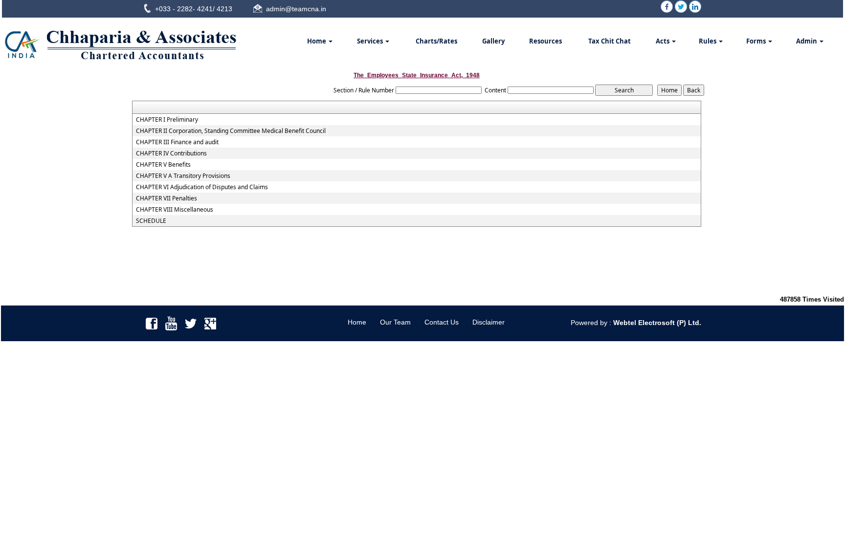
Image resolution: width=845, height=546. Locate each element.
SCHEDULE (151, 221)
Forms (756, 41)
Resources (545, 41)
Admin (807, 41)
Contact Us (441, 322)
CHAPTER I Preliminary (167, 120)
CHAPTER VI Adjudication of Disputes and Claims (202, 187)
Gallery (493, 41)
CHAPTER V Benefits (163, 165)
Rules (708, 41)
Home (317, 41)
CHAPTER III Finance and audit (177, 142)
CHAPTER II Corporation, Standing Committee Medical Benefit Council (231, 131)
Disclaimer (488, 322)
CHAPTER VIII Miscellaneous (174, 210)
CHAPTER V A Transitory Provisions (183, 176)
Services (370, 41)
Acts (663, 41)
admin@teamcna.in (296, 9)
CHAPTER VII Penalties (166, 198)
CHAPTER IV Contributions (171, 153)
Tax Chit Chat (609, 41)
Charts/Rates (436, 41)
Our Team (395, 322)
